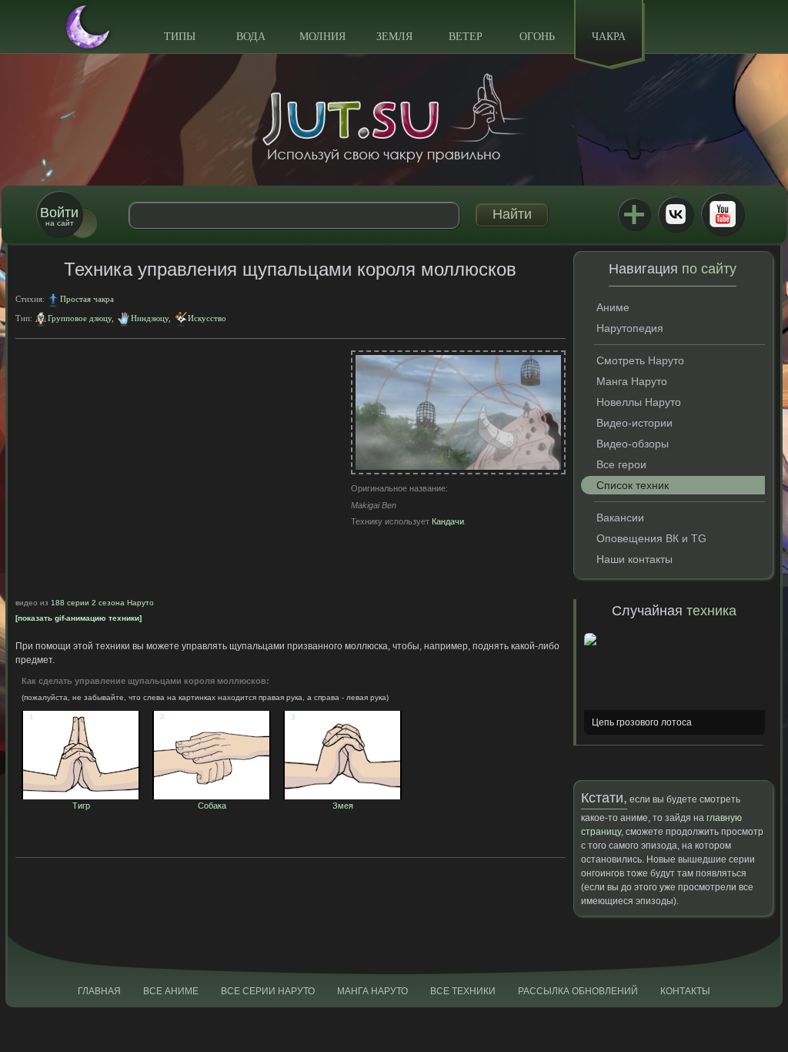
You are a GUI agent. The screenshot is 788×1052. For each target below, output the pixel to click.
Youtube (722, 214)
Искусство (207, 318)
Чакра (609, 36)
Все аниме (171, 991)
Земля (394, 36)
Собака (193, 801)
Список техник (632, 485)
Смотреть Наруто (640, 360)
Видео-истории (634, 423)
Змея (322, 801)
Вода (250, 36)
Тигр (59, 801)
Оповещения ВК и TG (651, 538)
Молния (322, 36)
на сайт (59, 216)
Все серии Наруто (268, 991)
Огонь (537, 36)
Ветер (465, 36)
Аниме (612, 307)
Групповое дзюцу (80, 318)
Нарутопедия (629, 328)
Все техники (463, 991)
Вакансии (620, 517)
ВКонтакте (675, 214)
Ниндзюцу (150, 318)
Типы (179, 36)
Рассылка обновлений (578, 991)
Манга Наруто (631, 381)
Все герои (621, 464)
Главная (99, 991)
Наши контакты (634, 559)
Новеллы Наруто (638, 402)
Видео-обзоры (632, 443)
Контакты (685, 991)
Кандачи (448, 521)
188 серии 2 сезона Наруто (102, 602)
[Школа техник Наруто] (394, 117)
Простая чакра (87, 298)
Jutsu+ (634, 214)
